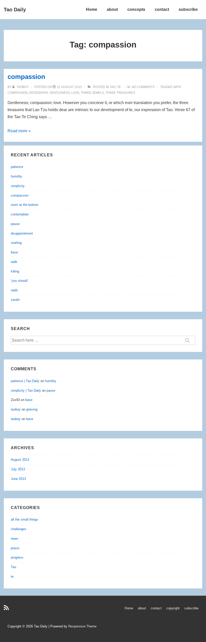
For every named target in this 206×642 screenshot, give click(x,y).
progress (17, 557)
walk (14, 262)
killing (15, 271)
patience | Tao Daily (25, 381)
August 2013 (20, 460)
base (14, 252)
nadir (14, 290)
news (14, 538)
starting (16, 243)
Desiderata (38, 93)
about (112, 9)
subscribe (188, 9)
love (75, 93)
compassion (26, 76)
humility (16, 176)
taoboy (16, 409)
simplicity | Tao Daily (26, 390)
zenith (15, 300)
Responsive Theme (82, 626)
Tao (113, 87)
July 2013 (18, 469)
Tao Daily (15, 9)
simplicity (18, 186)
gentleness (59, 93)
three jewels (92, 93)
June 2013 (18, 479)
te (119, 87)
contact (162, 9)
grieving (31, 409)
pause (15, 224)
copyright (173, 608)
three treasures (120, 93)
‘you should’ (19, 281)
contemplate (20, 214)
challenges (18, 529)
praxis (15, 548)
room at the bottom (24, 205)
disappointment (22, 233)
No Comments (143, 87)
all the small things (24, 519)
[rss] (7, 609)
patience (17, 167)
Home (91, 9)
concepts (136, 9)
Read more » (19, 131)
